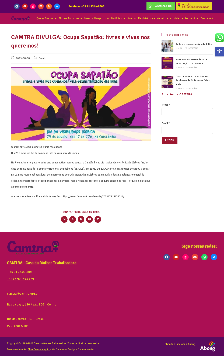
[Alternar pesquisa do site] (213, 18)
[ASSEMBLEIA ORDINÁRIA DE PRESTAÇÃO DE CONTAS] (167, 63)
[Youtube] (25, 6)
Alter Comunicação (38, 349)
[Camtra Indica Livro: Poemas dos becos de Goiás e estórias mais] (167, 82)
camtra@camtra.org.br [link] (22, 293)
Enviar (169, 140)
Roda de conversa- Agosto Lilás (194, 44)
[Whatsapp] (204, 257)
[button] (219, 51)
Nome (166, 104)
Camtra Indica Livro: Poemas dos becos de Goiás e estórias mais (193, 80)
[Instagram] (33, 6)
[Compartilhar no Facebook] (81, 219)
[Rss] (49, 6)
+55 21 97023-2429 (20, 279)
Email (166, 123)
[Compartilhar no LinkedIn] (97, 219)
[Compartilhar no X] (72, 219)
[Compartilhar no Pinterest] (89, 219)
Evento (42, 58)
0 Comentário (192, 48)
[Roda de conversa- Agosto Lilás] (167, 46)
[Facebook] (17, 6)
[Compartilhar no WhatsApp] (64, 219)
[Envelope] (41, 6)
